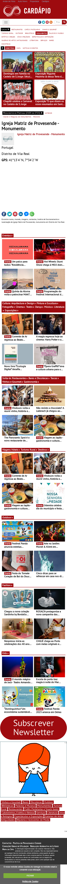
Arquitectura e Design (22, 303)
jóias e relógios (23, 36)
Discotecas (36, 802)
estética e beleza (8, 36)
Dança (38, 306)
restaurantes (17, 29)
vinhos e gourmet (49, 29)
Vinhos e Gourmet (11, 381)
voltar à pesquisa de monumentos (17, 116)
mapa (19, 48)
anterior (48, 113)
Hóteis (14, 449)
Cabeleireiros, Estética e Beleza (18, 812)
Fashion (6, 585)
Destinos (42, 449)
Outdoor (6, 517)
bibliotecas (29, 33)
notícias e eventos (30, 48)
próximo (36, 116)
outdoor (19, 33)
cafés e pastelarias (32, 29)
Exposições (11, 310)
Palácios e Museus (25, 805)
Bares (26, 802)
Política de (30, 881)
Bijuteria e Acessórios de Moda (33, 819)
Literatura (52, 812)
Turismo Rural (28, 449)
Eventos (6, 235)
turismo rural (7, 33)
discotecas (6, 43)
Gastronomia (30, 381)
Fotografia (7, 306)
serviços (44, 40)
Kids (4, 653)
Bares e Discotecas (38, 378)
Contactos (6, 843)
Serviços (40, 812)
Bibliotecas (7, 805)
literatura (34, 40)
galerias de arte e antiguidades (14, 40)
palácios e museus (56, 33)
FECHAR (30, 875)
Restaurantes (19, 378)
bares (51, 40)
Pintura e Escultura (47, 303)
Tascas (53, 378)
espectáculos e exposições (42, 36)
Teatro (29, 306)
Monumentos (44, 805)
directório (10, 48)
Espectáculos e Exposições (28, 816)
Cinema (20, 306)
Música (48, 306)
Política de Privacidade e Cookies (27, 843)
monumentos (41, 33)
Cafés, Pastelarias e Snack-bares (42, 809)
